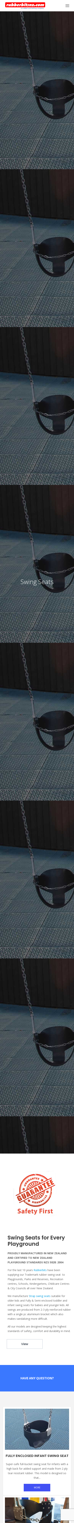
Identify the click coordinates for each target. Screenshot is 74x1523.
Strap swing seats (39, 1296)
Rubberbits (40, 1270)
